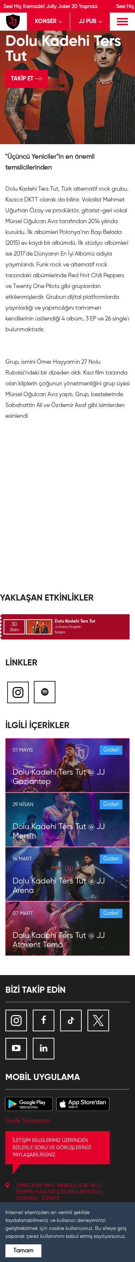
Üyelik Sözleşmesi (27, 1121)
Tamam (23, 1251)
